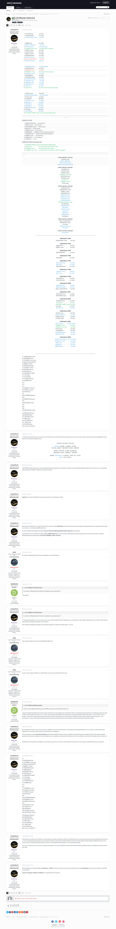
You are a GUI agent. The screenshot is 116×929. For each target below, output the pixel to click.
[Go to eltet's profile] (14, 562)
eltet (14, 552)
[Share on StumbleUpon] (22, 912)
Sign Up (106, 2)
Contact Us (61, 924)
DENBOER (14, 584)
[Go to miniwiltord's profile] (8, 19)
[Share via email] (24, 912)
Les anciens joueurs (32, 20)
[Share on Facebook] (10, 912)
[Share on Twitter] (7, 912)
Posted (27, 29)
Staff (14, 10)
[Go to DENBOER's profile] (14, 592)
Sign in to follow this (94, 17)
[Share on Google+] (12, 912)
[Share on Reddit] (20, 912)
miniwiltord (16, 20)
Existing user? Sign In (95, 2)
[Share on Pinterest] (27, 912)
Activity (18, 7)
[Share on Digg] (15, 912)
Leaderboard (30, 10)
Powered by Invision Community (58, 926)
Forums (8, 10)
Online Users (21, 10)
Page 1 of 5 (27, 25)
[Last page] (23, 25)
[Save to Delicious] (17, 912)
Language (54, 924)
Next (20, 25)
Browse (10, 7)
